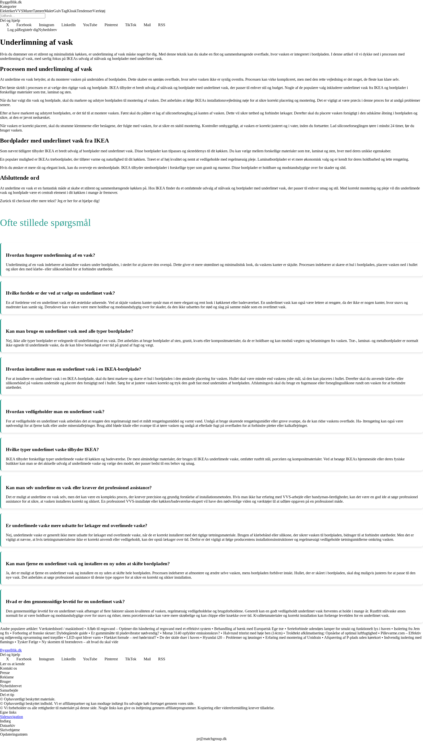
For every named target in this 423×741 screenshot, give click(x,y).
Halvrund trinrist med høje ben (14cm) (252, 633)
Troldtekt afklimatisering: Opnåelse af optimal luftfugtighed (331, 633)
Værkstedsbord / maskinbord (61, 629)
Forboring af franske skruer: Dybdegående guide (50, 633)
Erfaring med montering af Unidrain (293, 637)
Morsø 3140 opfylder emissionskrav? (191, 633)
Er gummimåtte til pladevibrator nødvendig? (125, 633)
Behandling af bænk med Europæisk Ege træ (249, 629)
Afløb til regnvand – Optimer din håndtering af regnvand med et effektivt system (149, 629)
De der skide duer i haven (179, 637)
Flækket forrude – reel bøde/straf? (130, 637)
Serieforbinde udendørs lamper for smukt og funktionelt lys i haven (338, 629)
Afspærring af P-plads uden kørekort (352, 637)
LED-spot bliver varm (84, 637)
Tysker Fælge (27, 642)
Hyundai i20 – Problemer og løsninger (232, 637)
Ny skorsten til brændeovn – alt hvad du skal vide (80, 642)
